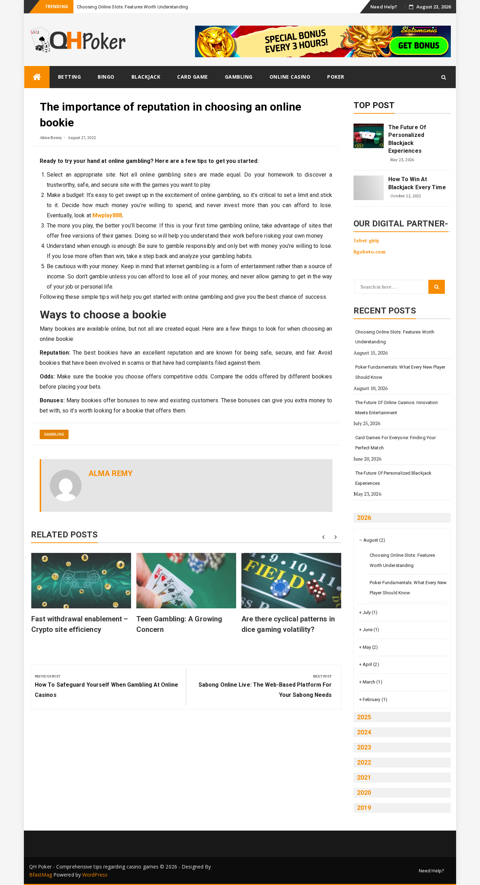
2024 (364, 732)
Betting (69, 76)
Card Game (192, 76)
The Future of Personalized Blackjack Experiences (407, 139)
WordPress (95, 874)
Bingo (106, 76)
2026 (364, 517)
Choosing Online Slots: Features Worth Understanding (132, 6)
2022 (364, 762)
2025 (364, 717)
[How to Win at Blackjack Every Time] (368, 188)
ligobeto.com (369, 251)
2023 (364, 747)
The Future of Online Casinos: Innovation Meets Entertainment (396, 407)
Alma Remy (51, 137)
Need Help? (383, 7)
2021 (364, 777)
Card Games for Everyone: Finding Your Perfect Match (395, 442)
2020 (364, 792)
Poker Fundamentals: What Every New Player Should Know (400, 372)
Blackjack (146, 76)
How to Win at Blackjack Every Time (417, 183)
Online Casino (290, 76)
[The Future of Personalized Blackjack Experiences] (368, 136)
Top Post (374, 105)
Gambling (239, 76)
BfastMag (40, 874)
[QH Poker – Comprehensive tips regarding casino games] (37, 77)
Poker (335, 76)
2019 (364, 807)
